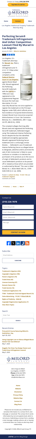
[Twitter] (13, 243)
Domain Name (8, 285)
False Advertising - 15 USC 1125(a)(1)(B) (16, 296)
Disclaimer (18, 392)
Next (22, 186)
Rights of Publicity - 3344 (11, 299)
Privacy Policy (18, 395)
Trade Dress (7, 280)
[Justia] (23, 243)
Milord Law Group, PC (24, 429)
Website (18, 389)
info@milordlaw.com (18, 377)
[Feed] (27, 243)
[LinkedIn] (18, 243)
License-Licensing (9, 282)
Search (18, 320)
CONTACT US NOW (18, 232)
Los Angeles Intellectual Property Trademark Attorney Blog (18, 13)
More (30, 21)
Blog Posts (18, 404)
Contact (18, 21)
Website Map (18, 398)
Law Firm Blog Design (18, 437)
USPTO (11, 91)
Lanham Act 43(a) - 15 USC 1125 (17, 175)
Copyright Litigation (11, 274)
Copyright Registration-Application (15, 302)
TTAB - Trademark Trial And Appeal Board (18, 294)
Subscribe (18, 260)
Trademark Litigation (8, 176)
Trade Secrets (8, 288)
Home (6, 21)
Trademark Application (11, 291)
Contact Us (18, 401)
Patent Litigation (9, 277)
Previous (6, 186)
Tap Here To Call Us (18, 5)
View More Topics (8, 305)
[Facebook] (9, 243)
